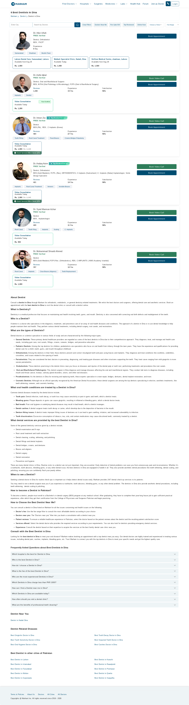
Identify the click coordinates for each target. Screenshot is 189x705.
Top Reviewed (129, 25)
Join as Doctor (157, 4)
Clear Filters (87, 25)
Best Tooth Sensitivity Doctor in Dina (25, 640)
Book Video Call (156, 78)
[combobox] (21, 24)
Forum (145, 4)
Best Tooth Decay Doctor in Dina (107, 635)
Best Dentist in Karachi (103, 660)
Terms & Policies (17, 694)
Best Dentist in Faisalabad (21, 669)
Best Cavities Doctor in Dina (105, 645)
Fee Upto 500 (115, 25)
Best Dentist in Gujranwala (21, 678)
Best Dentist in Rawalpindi (104, 664)
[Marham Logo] (19, 4)
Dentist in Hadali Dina (19, 620)
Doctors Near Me (101, 25)
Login (175, 4)
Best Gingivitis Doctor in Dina (22, 635)
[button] (168, 3)
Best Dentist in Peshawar (104, 669)
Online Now (141, 25)
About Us (31, 694)
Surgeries (98, 4)
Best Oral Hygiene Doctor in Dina (24, 645)
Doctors (41, 694)
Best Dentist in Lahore (19, 660)
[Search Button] (77, 24)
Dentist (23, 16)
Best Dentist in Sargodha (104, 678)
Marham (14, 16)
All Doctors (62, 694)
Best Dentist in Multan (19, 673)
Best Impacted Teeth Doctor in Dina (108, 640)
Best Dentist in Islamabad (21, 664)
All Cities (51, 694)
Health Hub (135, 4)
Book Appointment (156, 36)
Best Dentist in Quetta (103, 673)
